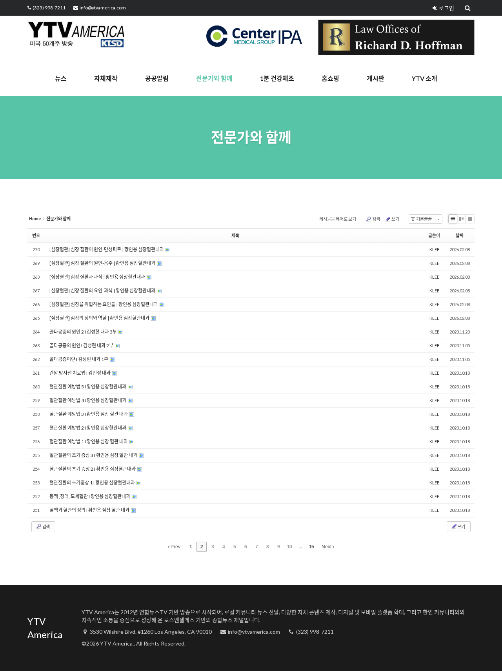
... (300, 546)
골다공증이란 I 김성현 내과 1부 (79, 359)
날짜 (460, 235)
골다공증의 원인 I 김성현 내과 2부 (81, 345)
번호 (36, 235)
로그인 (446, 8)
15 (311, 546)
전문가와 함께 (214, 78)
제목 (235, 235)
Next (327, 546)
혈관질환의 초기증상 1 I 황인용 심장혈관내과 (92, 483)
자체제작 (106, 78)
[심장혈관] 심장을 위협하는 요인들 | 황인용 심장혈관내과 (104, 304)
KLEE (434, 249)
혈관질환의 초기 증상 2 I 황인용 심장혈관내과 (92, 469)
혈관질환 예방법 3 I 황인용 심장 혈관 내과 (89, 414)
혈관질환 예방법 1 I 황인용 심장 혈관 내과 (89, 441)
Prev (174, 546)
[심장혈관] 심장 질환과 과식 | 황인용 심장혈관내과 (97, 277)
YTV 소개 (424, 78)
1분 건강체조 (277, 78)
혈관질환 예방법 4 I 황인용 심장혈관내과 (88, 400)
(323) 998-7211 (49, 8)
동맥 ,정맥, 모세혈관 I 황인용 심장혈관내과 (90, 496)
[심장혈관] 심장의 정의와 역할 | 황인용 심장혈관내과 (99, 318)
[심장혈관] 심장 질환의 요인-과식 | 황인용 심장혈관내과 (102, 291)
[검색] (468, 8)
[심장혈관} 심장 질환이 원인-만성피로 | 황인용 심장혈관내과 (107, 249)
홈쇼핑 (330, 78)
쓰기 (395, 218)
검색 (376, 218)
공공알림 (157, 78)
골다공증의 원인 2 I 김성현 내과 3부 (83, 332)
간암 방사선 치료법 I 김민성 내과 (80, 373)
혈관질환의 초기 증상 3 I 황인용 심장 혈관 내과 (93, 455)
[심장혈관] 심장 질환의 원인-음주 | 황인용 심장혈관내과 (102, 263)
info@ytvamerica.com (103, 8)
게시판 (375, 78)
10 (289, 546)
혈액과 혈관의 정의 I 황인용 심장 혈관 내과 (89, 510)
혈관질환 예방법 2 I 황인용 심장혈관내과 (88, 428)
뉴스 (61, 78)
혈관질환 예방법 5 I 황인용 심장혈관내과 (88, 387)
